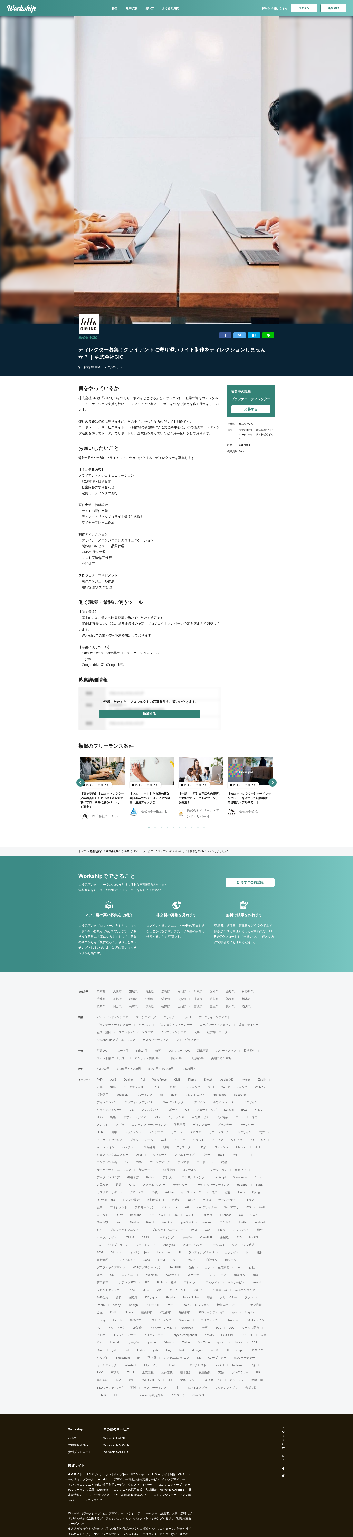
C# (164, 1207)
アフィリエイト (126, 1259)
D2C (231, 1327)
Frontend (206, 1222)
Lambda (115, 1342)
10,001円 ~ (188, 1068)
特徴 (114, 8)
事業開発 (149, 1147)
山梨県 (182, 1006)
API (159, 1290)
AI (256, 1177)
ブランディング (160, 1162)
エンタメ (102, 1214)
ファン (249, 1297)
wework (257, 1282)
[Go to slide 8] (191, 827)
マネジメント (118, 1207)
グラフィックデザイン (111, 1267)
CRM (139, 1162)
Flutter (243, 1222)
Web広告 (261, 1087)
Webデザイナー (207, 1207)
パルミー (199, 1290)
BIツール (230, 1259)
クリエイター (228, 1297)
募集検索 (131, 8)
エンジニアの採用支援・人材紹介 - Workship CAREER (149, 1489)
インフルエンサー (124, 1335)
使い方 (149, 8)
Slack (173, 1094)
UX (263, 1139)
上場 (252, 1365)
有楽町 (115, 1372)
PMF (235, 1154)
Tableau (237, 1365)
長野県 (165, 1006)
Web (207, 1229)
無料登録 (333, 8)
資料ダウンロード (79, 1452)
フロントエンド (195, 1094)
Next (119, 1222)
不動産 (101, 1335)
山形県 (230, 991)
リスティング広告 (243, 1245)
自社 (252, 1267)
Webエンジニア (245, 1290)
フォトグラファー (187, 1039)
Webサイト (172, 1275)
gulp (114, 1350)
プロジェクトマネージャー (175, 1024)
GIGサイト (75, 1474)
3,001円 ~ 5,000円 (129, 1068)
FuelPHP (175, 1267)
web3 (214, 1350)
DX (126, 1162)
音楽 (214, 1192)
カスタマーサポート (110, 1192)
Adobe (169, 1192)
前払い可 (141, 1050)
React (150, 1222)
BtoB (221, 1154)
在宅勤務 (223, 1267)
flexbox (141, 1350)
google (151, 1342)
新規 (256, 1275)
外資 (155, 1192)
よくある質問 (170, 8)
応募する (149, 713)
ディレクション (107, 1102)
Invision (246, 1079)
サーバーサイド (228, 1199)
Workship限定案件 (151, 1395)
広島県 (165, 991)
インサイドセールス (110, 1139)
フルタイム (213, 1282)
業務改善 (135, 1320)
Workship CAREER (115, 1452)
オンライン (237, 1380)
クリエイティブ (184, 1154)
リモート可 (121, 1050)
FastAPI (219, 1365)
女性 (177, 1387)
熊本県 (230, 1006)
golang (221, 1342)
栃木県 (246, 999)
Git (187, 1109)
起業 (119, 1184)
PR (252, 1139)
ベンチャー (129, 1147)
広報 (188, 1017)
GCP (253, 1214)
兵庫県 (198, 991)
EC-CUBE (227, 1335)
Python (150, 1177)
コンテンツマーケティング (149, 1124)
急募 (158, 1050)
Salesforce (240, 1177)
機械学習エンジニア (230, 1305)
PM (143, 1079)
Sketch (208, 1079)
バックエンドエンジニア (112, 1017)
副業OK (102, 1050)
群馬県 (149, 1006)
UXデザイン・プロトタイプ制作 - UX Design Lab (118, 1474)
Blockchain (123, 1357)
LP (179, 1252)
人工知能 (102, 1184)
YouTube (204, 1342)
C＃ (170, 1380)
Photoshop (219, 1094)
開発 (259, 1252)
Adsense (169, 1342)
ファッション (218, 1169)
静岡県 (133, 999)
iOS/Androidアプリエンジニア (116, 1039)
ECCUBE (247, 1335)
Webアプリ (231, 1207)
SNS (157, 1117)
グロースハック (192, 1245)
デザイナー (170, 1017)
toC (176, 1214)
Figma (192, 1079)
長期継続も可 (155, 1199)
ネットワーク (116, 1327)
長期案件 (249, 1050)
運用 (114, 1132)
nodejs (117, 1305)
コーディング (165, 1237)
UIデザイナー (152, 1365)
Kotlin (113, 1312)
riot (127, 1350)
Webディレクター (175, 1102)
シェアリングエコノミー (112, 1154)
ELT (129, 1395)
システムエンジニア (176, 1357)
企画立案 (195, 1132)
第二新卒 (102, 1282)
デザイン (200, 1102)
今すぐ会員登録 (252, 882)
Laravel (229, 1109)
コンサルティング (193, 1177)
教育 (228, 1192)
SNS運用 (102, 1297)
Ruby (119, 1214)
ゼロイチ (193, 1259)
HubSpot (242, 1184)
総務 (224, 1162)
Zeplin (262, 1079)
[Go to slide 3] (160, 827)
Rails (160, 1282)
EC (99, 1245)
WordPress (159, 1079)
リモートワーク (219, 1132)
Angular (250, 1312)
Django (256, 1192)
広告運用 (102, 1094)
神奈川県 (248, 991)
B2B (239, 1237)
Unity (241, 1192)
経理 (182, 1350)
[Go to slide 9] (197, 827)
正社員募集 (196, 1058)
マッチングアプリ (226, 1387)
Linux (221, 1229)
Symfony (184, 1320)
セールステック (107, 1365)
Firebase (225, 1214)
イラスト (251, 1199)
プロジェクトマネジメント (127, 1229)
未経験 (224, 1237)
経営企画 (169, 1169)
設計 (132, 1380)
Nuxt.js (129, 1312)
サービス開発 (250, 1327)
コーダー (187, 1237)
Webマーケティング (234, 1087)
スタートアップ (226, 1050)
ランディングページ (201, 1252)
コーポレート (205, 1162)
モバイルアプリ (197, 1387)
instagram (163, 1252)
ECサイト (151, 1297)
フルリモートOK (179, 1050)
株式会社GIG (88, 337)
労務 (113, 1087)
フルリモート (158, 1154)
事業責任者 (220, 1290)
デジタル (168, 1177)
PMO (100, 1372)
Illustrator (240, 1094)
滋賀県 (182, 999)
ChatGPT (198, 1395)
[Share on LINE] (268, 335)
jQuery (101, 1320)
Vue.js (207, 1199)
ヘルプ (72, 1438)
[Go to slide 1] (148, 827)
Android (260, 1222)
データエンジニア (108, 1177)
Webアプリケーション (147, 1267)
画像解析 (147, 1312)
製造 (119, 1380)
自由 (191, 1267)
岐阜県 (101, 1006)
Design (133, 1305)
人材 (163, 1139)
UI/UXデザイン (255, 1320)
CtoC (258, 1147)
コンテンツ (221, 1147)
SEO (211, 1087)
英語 (221, 1372)
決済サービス (213, 1380)
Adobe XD (226, 1079)
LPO (146, 1282)
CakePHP (206, 1237)
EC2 (244, 1109)
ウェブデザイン (118, 1245)
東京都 (101, 991)
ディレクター (201, 1124)
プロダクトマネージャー (167, 1229)
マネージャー (188, 1380)
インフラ (179, 1139)
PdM (194, 1229)
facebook (122, 1094)
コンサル (225, 1222)
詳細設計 (102, 1380)
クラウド (198, 1139)
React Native (190, 1297)
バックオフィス (133, 1087)
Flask (172, 1365)
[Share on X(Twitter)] (239, 335)
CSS (100, 1117)
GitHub (117, 1320)
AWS (113, 1079)
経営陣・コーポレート (221, 1032)
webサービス (236, 1282)
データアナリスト (194, 1365)
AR (187, 1207)
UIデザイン (251, 1102)
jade (156, 1350)
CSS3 (145, 1237)
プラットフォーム (141, 1139)
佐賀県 (214, 999)
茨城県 (133, 991)
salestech (130, 1365)
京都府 (117, 999)
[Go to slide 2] (154, 827)
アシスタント (150, 1109)
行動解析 (166, 1312)
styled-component (185, 1335)
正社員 (151, 1357)
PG (258, 1372)
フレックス (191, 1282)
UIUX (100, 1132)
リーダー (134, 1342)
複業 (173, 1282)
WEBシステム (151, 1380)
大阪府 (117, 991)
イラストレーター (192, 1192)
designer (197, 1350)
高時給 (176, 1199)
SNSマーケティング (211, 1312)
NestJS (209, 1335)
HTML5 (129, 1237)
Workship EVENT (114, 1438)
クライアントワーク (110, 1109)
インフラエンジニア (173, 1032)
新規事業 (203, 1050)
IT (247, 1154)
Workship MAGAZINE (117, 1445)
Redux (101, 1305)
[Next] (272, 782)
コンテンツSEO (126, 1282)
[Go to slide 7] (185, 827)
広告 (204, 1147)
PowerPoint (187, 1327)
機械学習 (133, 1177)
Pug (168, 1350)
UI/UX (191, 1199)
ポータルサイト (107, 1237)
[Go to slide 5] (173, 827)
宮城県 (198, 1006)
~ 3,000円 (103, 1068)
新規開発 (240, 1275)
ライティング (191, 1087)
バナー (206, 1154)
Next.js (134, 1222)
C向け (189, 1214)
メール (161, 1259)
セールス (144, 1024)
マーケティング (146, 1017)
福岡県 (182, 991)
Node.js (233, 1320)
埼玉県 (149, 991)
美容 (205, 1327)
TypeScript (186, 1222)
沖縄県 (198, 999)
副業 (100, 1087)
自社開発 (212, 1259)
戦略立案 (257, 1380)
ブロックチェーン (154, 1335)
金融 (100, 1312)
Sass (146, 1259)
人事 (197, 1032)
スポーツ (193, 1275)
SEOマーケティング (110, 1387)
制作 (234, 1312)
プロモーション (145, 1207)
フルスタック (241, 1229)
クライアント (177, 1290)
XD (132, 1109)
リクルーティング (155, 1387)
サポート (172, 1109)
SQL (218, 1327)
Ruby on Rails (106, 1199)
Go (241, 1214)
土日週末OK (174, 1058)
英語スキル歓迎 (221, 1058)
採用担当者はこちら (275, 8)
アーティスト (157, 1214)
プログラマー (240, 1372)
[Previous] (80, 782)
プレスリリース (217, 1275)
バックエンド (133, 1132)
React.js (166, 1222)
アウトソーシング (160, 1320)
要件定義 (167, 1372)
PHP (100, 1079)
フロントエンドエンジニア (136, 1032)
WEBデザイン (106, 1147)
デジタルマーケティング (213, 1184)
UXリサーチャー (244, 1357)
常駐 (209, 1297)
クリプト (102, 1357)
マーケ (240, 1117)
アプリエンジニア (209, 1320)
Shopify (170, 1297)
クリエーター (184, 1147)
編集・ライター (249, 1024)
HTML (258, 1109)
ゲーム (171, 1305)
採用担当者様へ (78, 1445)
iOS (248, 1207)
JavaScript (219, 1177)
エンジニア (156, 1132)
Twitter (186, 1342)
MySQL (254, 1237)
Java (146, 1290)
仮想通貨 (256, 1305)
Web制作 (152, 1275)
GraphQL (103, 1222)
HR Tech (241, 1147)
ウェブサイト (230, 1252)
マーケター (246, 1124)
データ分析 (217, 1245)
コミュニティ (130, 1275)
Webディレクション (196, 1305)
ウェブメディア (146, 1245)
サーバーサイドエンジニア (114, 1169)
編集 (113, 1117)
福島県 (230, 999)
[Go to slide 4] (166, 827)
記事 (100, 1207)
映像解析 (185, 1312)
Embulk (101, 1395)
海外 (260, 1229)
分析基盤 (251, 1387)
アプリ (120, 1124)
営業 (262, 1132)
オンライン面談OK (147, 1058)
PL (98, 1327)
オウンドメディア (134, 1117)
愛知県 (214, 991)
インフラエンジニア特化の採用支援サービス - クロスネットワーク (111, 1484)
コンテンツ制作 (139, 1252)
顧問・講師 (104, 1032)
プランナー (225, 1124)
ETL (116, 1395)
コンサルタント (192, 1169)
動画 (166, 1147)
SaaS (259, 1184)
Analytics (169, 1245)
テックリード (181, 1184)
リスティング (143, 1094)
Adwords (116, 1252)
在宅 (100, 1275)
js (247, 1252)
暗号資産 (257, 1350)
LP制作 (137, 1327)
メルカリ (206, 1214)
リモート (176, 1132)
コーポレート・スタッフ (215, 1024)
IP (138, 1357)
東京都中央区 (91, 367)
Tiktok (131, 1372)
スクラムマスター (154, 1184)
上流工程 (148, 1372)
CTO (132, 1184)
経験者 (133, 1297)
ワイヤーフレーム (160, 1327)
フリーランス (175, 1117)
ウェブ (206, 1267)
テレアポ (183, 1162)
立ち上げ (236, 1139)
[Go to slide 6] (179, 827)
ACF (254, 1342)
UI (161, 1094)
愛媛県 (165, 999)
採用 (254, 1117)
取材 (173, 1087)
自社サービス (200, 1117)
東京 (263, 1335)
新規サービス (147, 1169)
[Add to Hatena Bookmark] (254, 335)
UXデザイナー (217, 1357)
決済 (133, 1290)
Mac (99, 1342)
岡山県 (117, 1006)
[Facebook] (283, 1469)
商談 (133, 1387)
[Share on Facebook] (225, 335)
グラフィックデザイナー (140, 1102)
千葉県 (101, 999)
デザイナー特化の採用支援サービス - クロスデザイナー (149, 1479)
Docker (128, 1079)
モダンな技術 (131, 1199)
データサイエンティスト (214, 1017)
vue (239, 1267)
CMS (177, 1079)
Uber (139, 1154)
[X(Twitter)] (283, 1475)
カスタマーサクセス (156, 1039)
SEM (100, 1252)
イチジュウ (178, 1395)
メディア (217, 1139)
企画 (100, 1229)
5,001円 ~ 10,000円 (161, 1068)
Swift (262, 1207)
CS (112, 1275)
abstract (239, 1342)
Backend (135, 1214)
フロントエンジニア (110, 1290)
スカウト (102, 1124)
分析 (119, 1297)
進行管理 (102, 1259)
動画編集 (205, 1372)
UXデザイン (244, 1132)
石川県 (246, 1006)
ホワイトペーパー (224, 1102)
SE (199, 1357)
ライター (156, 1087)
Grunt (100, 1350)
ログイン (304, 8)
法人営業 (222, 1117)
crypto (240, 1350)
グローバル (137, 1192)
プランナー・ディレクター (114, 1024)
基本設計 (186, 1372)
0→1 (176, 1259)
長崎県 (133, 1006)
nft (227, 1350)
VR (176, 1207)
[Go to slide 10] (203, 827)
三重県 (214, 1006)
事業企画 (240, 1169)
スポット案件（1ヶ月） (112, 1058)
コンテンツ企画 (107, 1162)
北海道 (149, 999)
